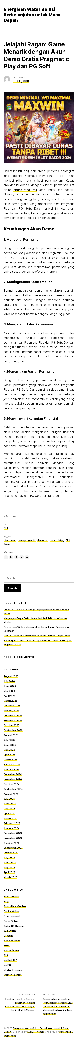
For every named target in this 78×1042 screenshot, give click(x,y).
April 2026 (9, 695)
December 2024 (13, 774)
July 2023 (9, 857)
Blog (6, 901)
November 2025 (13, 720)
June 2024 (10, 803)
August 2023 (11, 852)
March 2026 (10, 700)
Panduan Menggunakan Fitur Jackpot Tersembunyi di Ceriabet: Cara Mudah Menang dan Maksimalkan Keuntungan (58, 1006)
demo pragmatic (27, 540)
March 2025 (10, 759)
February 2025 (12, 764)
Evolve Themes (35, 1031)
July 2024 (9, 798)
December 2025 (13, 715)
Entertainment (12, 916)
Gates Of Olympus (14, 925)
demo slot (42, 540)
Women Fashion (13, 974)
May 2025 (9, 749)
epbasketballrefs (25, 190)
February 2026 (12, 705)
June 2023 (10, 862)
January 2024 (11, 828)
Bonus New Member (15, 906)
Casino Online (11, 911)
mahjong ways (12, 940)
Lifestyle (8, 935)
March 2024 (10, 818)
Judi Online (10, 930)
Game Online (11, 920)
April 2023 (9, 872)
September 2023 (13, 847)
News (7, 945)
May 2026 (9, 690)
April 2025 (9, 754)
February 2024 (12, 823)
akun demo (10, 540)
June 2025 (10, 744)
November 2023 (13, 837)
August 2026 (11, 676)
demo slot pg (57, 540)
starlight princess (13, 969)
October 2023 (11, 842)
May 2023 (9, 867)
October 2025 (11, 725)
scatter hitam (11, 950)
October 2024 (11, 784)
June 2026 (10, 686)
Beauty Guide (11, 896)
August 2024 (11, 793)
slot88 (7, 965)
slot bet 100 (10, 960)
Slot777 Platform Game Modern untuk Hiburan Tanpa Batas (37, 635)
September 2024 (13, 788)
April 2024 (9, 813)
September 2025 (13, 730)
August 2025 (11, 735)
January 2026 (11, 710)
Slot (6, 528)
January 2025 (11, 769)
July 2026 (9, 681)
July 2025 (9, 739)
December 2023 (13, 833)
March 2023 (10, 877)
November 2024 (13, 779)
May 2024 (9, 808)
